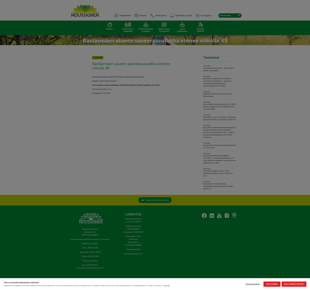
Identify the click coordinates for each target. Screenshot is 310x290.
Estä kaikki (271, 284)
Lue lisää (166, 285)
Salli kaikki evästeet (294, 284)
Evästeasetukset (253, 284)
